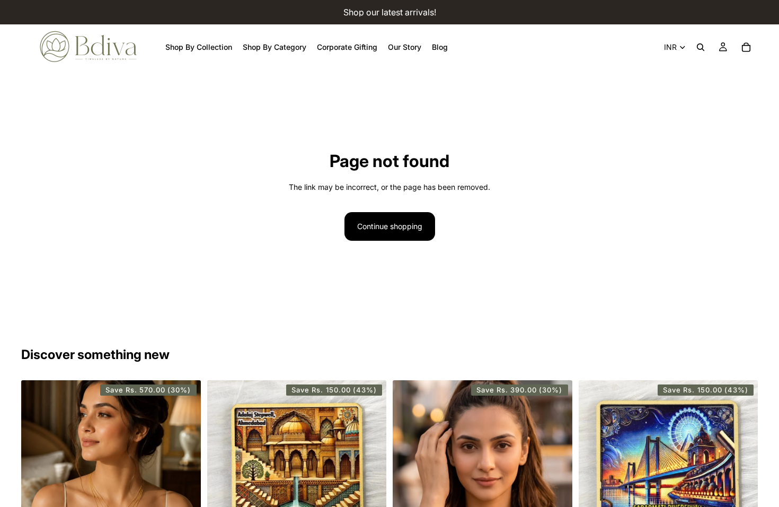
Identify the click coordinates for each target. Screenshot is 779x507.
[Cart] (746, 47)
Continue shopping (389, 226)
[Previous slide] (37, 488)
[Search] (700, 47)
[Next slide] (185, 488)
